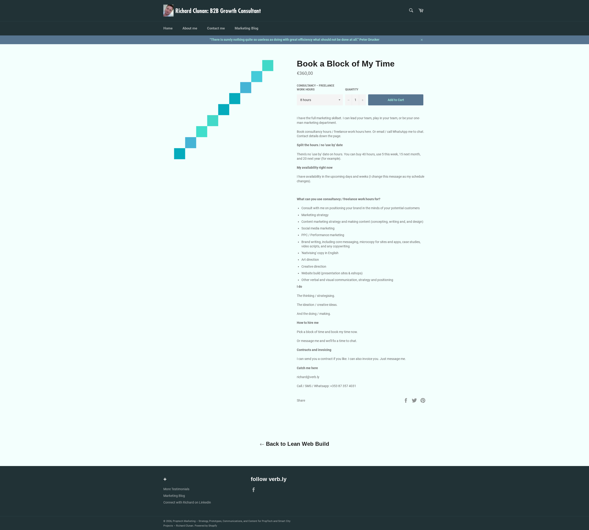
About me (189, 28)
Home (168, 28)
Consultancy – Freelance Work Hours (315, 87)
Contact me (216, 28)
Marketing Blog (246, 28)
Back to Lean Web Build (296, 444)
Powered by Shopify (206, 525)
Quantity (351, 89)
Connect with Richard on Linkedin (187, 502)
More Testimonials (176, 489)
